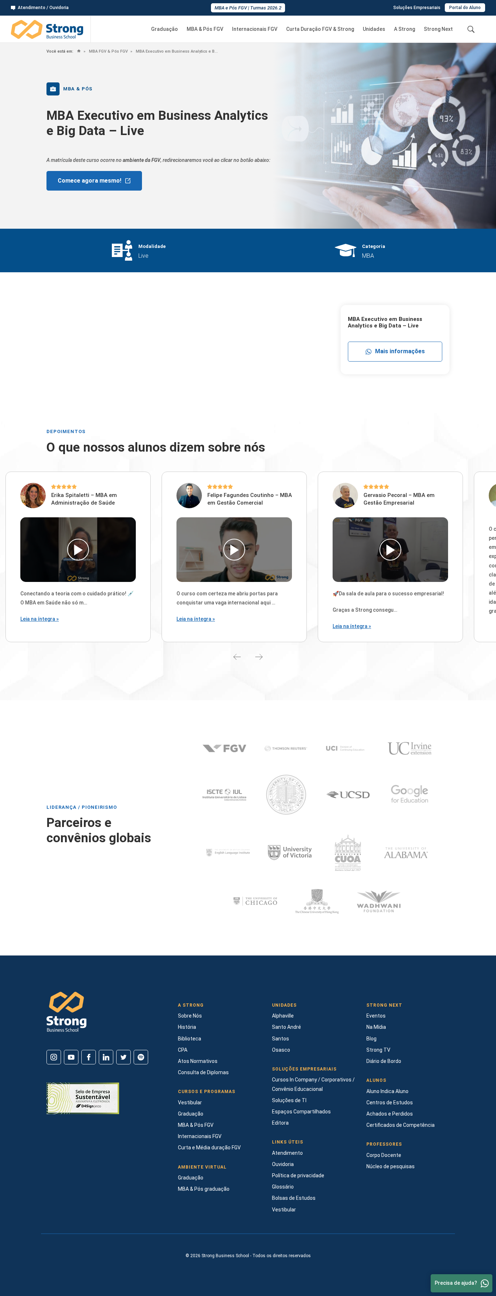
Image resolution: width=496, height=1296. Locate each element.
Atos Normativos (197, 1061)
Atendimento (287, 1153)
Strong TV (378, 1050)
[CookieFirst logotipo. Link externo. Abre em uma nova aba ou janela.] (8, 1259)
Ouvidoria (283, 1164)
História (187, 1027)
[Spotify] (141, 1057)
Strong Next (438, 29)
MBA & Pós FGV (205, 29)
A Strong (404, 29)
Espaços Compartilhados (301, 1111)
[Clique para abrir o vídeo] (78, 549)
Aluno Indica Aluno (387, 1091)
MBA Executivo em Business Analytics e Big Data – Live (177, 51)
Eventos (376, 1016)
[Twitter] (123, 1057)
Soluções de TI (289, 1100)
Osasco (281, 1050)
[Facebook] (88, 1057)
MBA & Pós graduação (203, 1189)
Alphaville (283, 1016)
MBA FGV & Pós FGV (108, 51)
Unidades (374, 29)
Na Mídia (376, 1027)
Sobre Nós (190, 1016)
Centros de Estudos (389, 1102)
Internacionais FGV (254, 29)
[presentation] (237, 657)
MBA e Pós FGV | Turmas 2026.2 (248, 8)
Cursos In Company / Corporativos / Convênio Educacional (313, 1084)
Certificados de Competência (400, 1125)
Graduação (164, 29)
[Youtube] (71, 1057)
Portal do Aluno (465, 7)
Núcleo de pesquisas (390, 1166)
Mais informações (400, 351)
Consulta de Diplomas (203, 1072)
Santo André (286, 1027)
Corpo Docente (383, 1155)
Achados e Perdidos (389, 1114)
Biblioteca (189, 1039)
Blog (371, 1039)
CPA (182, 1050)
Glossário (283, 1187)
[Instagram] (53, 1057)
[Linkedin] (106, 1057)
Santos (280, 1039)
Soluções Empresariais (416, 7)
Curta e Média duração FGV (209, 1147)
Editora (280, 1123)
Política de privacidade (298, 1175)
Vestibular (190, 1102)
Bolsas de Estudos (294, 1198)
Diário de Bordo (383, 1061)
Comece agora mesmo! (89, 180)
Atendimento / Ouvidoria (43, 7)
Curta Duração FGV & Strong (320, 29)
